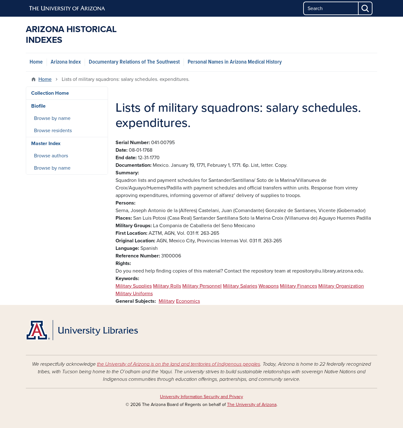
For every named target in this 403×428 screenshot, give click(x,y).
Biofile (38, 106)
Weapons (268, 286)
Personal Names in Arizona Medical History (235, 62)
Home (36, 62)
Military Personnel (202, 286)
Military (167, 301)
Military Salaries (240, 286)
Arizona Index (66, 62)
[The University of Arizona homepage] (67, 8)
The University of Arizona (251, 404)
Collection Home (50, 93)
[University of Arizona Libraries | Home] (82, 330)
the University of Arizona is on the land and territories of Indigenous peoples (178, 364)
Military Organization (341, 286)
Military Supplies (134, 286)
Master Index (45, 143)
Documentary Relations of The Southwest (134, 62)
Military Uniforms (134, 293)
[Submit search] (365, 8)
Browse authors (51, 156)
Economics (188, 301)
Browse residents (53, 130)
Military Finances (298, 286)
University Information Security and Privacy (201, 396)
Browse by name (52, 118)
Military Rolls (167, 286)
